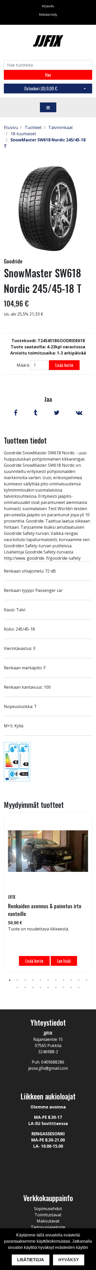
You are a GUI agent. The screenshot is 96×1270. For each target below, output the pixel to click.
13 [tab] (25, 987)
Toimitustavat (48, 1215)
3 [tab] (25, 980)
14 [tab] (32, 987)
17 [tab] (55, 987)
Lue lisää (64, 961)
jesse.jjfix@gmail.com (48, 1068)
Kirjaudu (48, 6)
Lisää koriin (64, 365)
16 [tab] (48, 987)
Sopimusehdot (48, 1208)
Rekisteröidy (48, 14)
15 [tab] (40, 987)
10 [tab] (78, 980)
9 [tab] (71, 980)
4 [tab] (32, 980)
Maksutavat (48, 1221)
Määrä (23, 365)
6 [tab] (48, 980)
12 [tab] (17, 987)
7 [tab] (55, 980)
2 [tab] (17, 980)
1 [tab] (9, 980)
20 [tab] (78, 987)
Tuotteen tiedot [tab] (25, 440)
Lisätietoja (30, 1260)
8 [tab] (63, 980)
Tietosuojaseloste (48, 1227)
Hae (48, 75)
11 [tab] (86, 980)
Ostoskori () (40, 88)
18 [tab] (63, 987)
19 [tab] (71, 987)
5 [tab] (40, 980)
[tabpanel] (48, 892)
